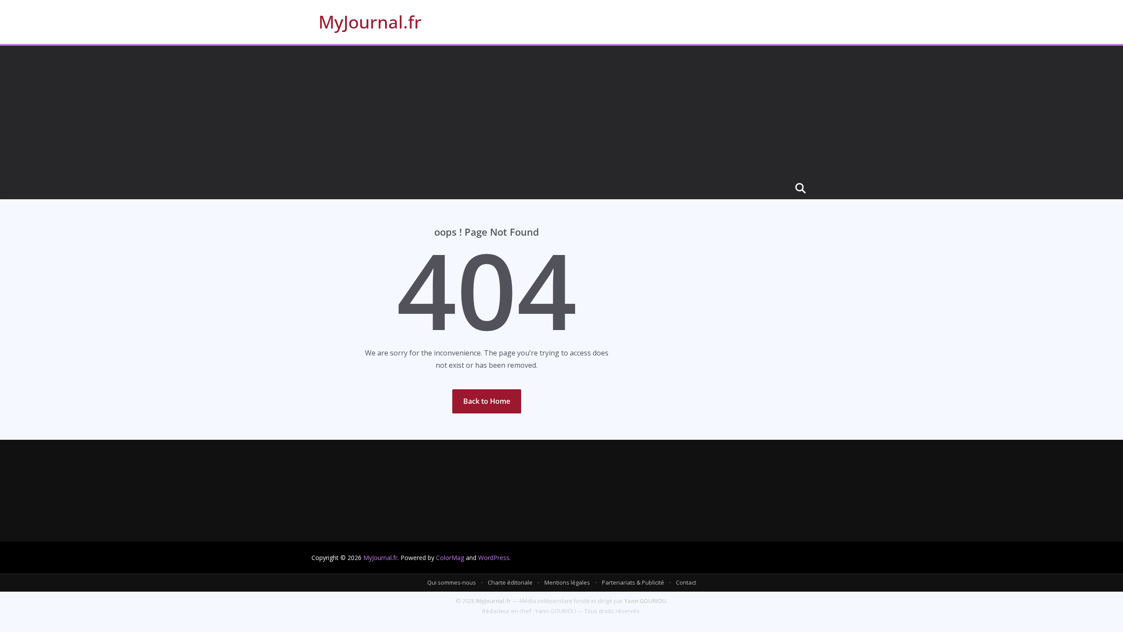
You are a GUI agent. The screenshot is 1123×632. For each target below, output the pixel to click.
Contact (686, 582)
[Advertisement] (561, 111)
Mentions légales (567, 582)
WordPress (493, 557)
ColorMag (450, 557)
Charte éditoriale (510, 582)
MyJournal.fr (370, 22)
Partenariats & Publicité (633, 582)
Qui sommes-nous (451, 582)
